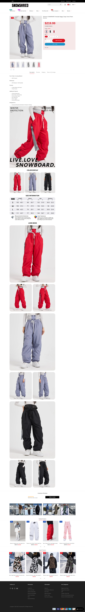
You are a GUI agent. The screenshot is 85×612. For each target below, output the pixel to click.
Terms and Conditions (49, 596)
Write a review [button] (52, 497)
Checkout (73, 1)
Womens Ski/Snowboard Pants (67, 596)
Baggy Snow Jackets (65, 589)
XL (56, 36)
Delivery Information (31, 591)
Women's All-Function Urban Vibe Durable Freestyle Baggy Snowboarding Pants (39, 575)
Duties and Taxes (48, 593)
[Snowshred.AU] (20, 7)
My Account (63, 1)
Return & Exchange (51, 72)
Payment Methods (31, 598)
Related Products (42, 518)
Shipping (43, 72)
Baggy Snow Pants (65, 588)
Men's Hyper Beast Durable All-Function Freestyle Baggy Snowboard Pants (21, 575)
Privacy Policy (47, 595)
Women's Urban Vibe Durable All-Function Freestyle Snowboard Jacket (55, 575)
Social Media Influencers (49, 589)
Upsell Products (42, 550)
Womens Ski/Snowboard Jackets (67, 595)
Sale (62, 591)
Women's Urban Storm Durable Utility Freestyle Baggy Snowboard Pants (72, 575)
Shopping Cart (68, 1)
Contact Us (30, 588)
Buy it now (55, 44)
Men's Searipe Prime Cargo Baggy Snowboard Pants (52, 543)
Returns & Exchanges (32, 593)
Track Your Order (31, 589)
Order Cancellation (31, 595)
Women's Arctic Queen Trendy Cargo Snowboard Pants (36, 543)
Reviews (38, 72)
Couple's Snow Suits (65, 593)
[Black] (50, 31)
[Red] (54, 31)
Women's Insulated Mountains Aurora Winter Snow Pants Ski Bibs (71, 543)
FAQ (28, 596)
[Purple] (46, 31)
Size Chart (47, 591)
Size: (46, 34)
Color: (47, 28)
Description (32, 72)
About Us (46, 588)
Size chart (46, 47)
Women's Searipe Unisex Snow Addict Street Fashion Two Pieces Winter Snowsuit (24, 543)
